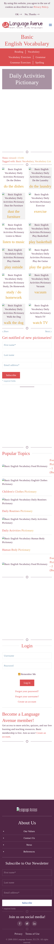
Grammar (41, 57)
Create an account (27, 701)
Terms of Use (32, 933)
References (29, 851)
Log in (27, 682)
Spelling (39, 62)
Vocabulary (34, 51)
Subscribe (11, 375)
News (29, 844)
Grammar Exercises (20, 62)
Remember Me (28, 674)
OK (17, 14)
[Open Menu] (50, 25)
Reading (19, 51)
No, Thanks (30, 14)
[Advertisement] (27, 122)
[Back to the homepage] (23, 25)
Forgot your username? (27, 696)
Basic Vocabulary (25, 161)
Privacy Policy (41, 7)
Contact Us (29, 838)
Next (48, 331)
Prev (6, 331)
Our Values (29, 831)
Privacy (18, 933)
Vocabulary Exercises (19, 57)
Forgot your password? (27, 691)
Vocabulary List (43, 161)
